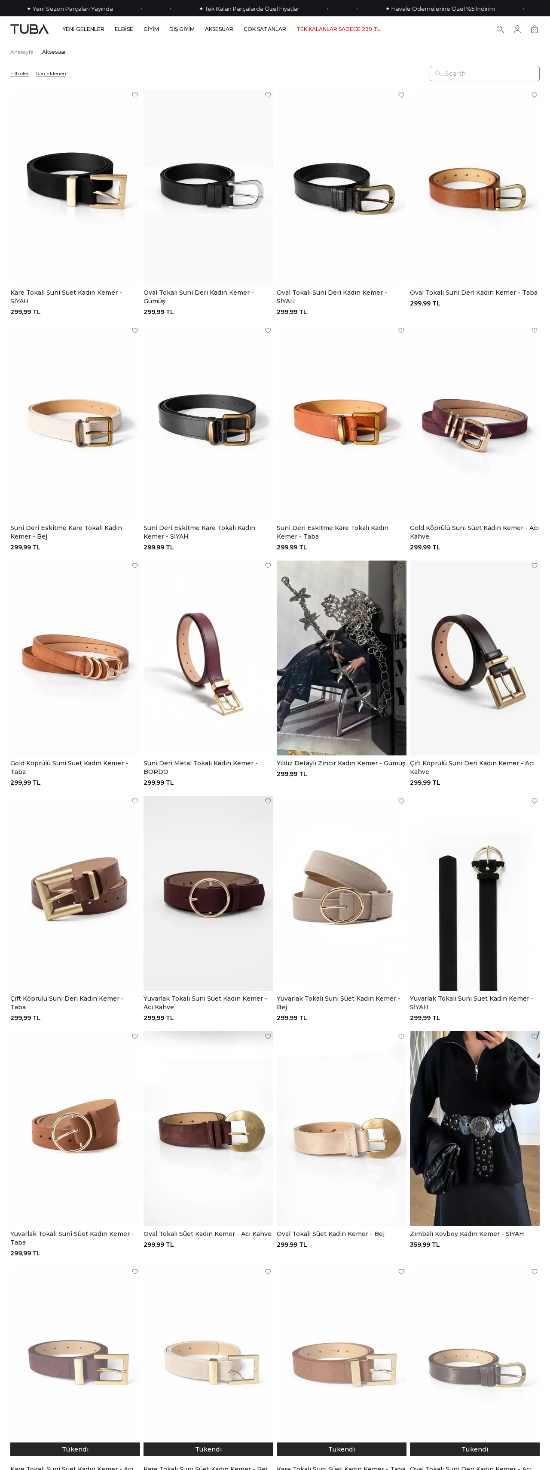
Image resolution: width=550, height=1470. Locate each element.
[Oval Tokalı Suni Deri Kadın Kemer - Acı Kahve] (475, 1364)
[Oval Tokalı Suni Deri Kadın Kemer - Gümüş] (208, 187)
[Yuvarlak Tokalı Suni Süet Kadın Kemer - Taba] (75, 1128)
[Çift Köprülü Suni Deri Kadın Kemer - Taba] (75, 893)
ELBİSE (124, 29)
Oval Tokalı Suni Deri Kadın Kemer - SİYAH (332, 297)
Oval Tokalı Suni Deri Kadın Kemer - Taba (474, 292)
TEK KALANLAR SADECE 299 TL (338, 29)
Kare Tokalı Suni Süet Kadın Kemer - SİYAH (66, 297)
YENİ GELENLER (83, 29)
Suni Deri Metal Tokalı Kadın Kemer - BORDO (201, 767)
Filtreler (19, 73)
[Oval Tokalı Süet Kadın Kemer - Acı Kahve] (208, 1128)
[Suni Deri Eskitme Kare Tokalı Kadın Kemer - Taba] (341, 422)
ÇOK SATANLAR (265, 29)
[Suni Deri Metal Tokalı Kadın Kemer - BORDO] (208, 658)
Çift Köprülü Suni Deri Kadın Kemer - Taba (67, 1003)
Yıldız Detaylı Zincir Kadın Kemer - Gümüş (341, 763)
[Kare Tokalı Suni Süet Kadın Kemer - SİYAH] (75, 187)
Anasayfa (22, 52)
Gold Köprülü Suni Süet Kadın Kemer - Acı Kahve (474, 532)
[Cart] (534, 29)
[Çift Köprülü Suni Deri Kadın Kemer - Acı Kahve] (475, 658)
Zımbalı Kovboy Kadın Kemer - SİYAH (467, 1234)
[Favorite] (134, 95)
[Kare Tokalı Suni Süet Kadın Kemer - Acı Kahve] (75, 1364)
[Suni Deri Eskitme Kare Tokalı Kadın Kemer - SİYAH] (208, 422)
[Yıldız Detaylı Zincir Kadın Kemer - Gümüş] (341, 658)
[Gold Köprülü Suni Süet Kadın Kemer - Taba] (75, 658)
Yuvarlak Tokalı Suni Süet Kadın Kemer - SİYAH (472, 1003)
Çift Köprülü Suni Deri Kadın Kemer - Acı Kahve (472, 767)
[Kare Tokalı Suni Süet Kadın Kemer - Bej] (208, 1364)
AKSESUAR (219, 29)
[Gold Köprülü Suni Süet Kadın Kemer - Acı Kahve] (475, 422)
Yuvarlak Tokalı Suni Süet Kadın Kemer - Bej (338, 1003)
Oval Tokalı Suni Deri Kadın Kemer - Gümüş (199, 297)
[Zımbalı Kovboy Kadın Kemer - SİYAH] (475, 1128)
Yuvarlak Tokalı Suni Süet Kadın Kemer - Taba (72, 1238)
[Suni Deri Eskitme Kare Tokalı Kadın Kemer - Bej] (75, 422)
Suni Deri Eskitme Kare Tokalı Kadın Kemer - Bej (66, 532)
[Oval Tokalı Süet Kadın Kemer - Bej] (341, 1128)
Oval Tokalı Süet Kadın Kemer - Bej (331, 1234)
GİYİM (151, 29)
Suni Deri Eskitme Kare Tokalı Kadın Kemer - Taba (332, 532)
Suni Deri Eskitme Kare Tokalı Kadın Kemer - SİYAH (199, 532)
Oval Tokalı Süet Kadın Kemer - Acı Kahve (208, 1234)
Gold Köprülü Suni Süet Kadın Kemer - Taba (69, 767)
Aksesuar (54, 52)
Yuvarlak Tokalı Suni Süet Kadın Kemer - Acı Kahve (205, 1003)
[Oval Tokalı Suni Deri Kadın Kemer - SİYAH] (341, 187)
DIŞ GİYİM (182, 29)
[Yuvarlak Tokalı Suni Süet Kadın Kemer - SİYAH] (475, 893)
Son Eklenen (51, 73)
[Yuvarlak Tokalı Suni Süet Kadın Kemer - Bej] (341, 893)
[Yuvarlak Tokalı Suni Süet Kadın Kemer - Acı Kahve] (208, 893)
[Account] (517, 29)
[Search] (500, 29)
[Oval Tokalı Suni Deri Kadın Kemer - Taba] (475, 187)
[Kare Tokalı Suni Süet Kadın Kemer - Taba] (341, 1364)
